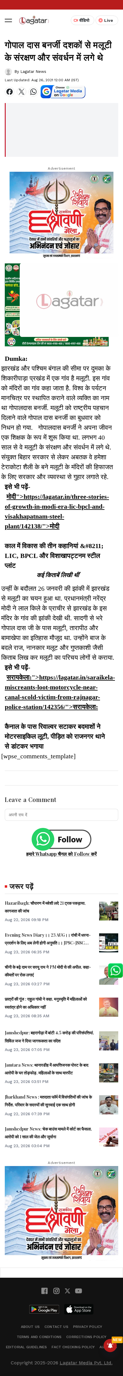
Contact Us (56, 1327)
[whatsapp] (33, 91)
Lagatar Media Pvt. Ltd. (86, 1363)
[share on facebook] (9, 91)
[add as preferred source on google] (63, 91)
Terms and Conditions (39, 1337)
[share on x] (21, 91)
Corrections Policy (86, 1337)
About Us (30, 1327)
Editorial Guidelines (26, 1347)
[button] (8, 20)
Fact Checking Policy (73, 1347)
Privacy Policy (87, 1327)
